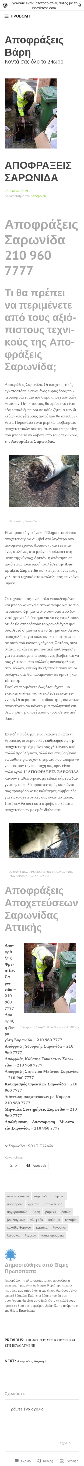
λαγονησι (59, 1227)
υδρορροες (15, 1204)
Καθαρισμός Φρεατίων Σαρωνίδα (35, 1084)
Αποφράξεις (38, 196)
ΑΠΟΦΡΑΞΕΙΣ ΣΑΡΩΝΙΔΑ (38, 171)
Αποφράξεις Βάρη (34, 46)
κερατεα (42, 1227)
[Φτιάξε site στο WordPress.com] (42, 5)
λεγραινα (13, 1235)
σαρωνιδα (41, 1196)
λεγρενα (30, 1235)
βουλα (65, 1211)
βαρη (36, 1211)
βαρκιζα (50, 1211)
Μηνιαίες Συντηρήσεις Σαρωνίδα (35, 1109)
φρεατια (33, 1204)
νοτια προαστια (52, 1235)
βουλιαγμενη (16, 1219)
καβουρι (54, 1219)
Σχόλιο (65, 1443)
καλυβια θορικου (19, 1227)
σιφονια (59, 1196)
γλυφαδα (36, 1219)
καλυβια (71, 1219)
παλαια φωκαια (18, 1196)
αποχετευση (53, 1204)
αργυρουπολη (17, 1211)
